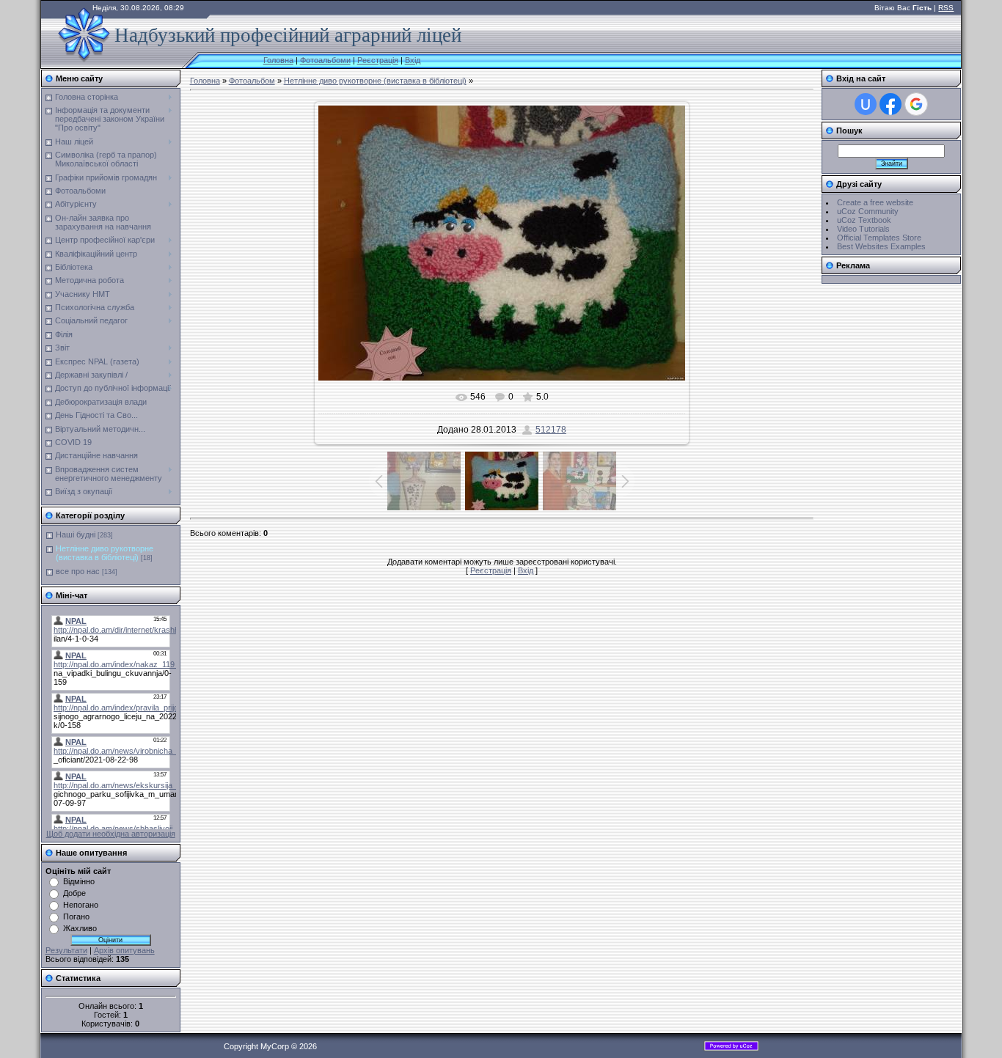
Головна (278, 60)
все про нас (78, 571)
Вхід (412, 60)
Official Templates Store (879, 237)
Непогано (80, 904)
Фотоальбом (252, 80)
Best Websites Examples (881, 246)
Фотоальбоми (325, 60)
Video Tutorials (863, 228)
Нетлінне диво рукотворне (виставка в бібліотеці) (104, 553)
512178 (550, 430)
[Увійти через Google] (916, 104)
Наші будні (75, 534)
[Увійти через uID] (866, 104)
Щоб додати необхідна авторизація (110, 833)
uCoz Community (868, 211)
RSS (946, 8)
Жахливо (80, 928)
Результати (66, 950)
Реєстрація (377, 60)
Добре (74, 893)
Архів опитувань (124, 950)
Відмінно (79, 881)
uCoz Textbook (864, 220)
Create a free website (875, 202)
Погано (76, 916)
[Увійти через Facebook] (891, 104)
